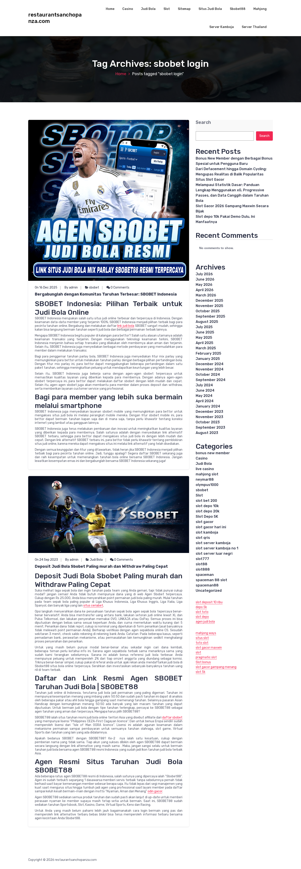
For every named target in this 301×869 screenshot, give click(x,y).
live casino (205, 469)
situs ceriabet (93, 605)
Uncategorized (209, 590)
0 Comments (119, 287)
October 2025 (208, 311)
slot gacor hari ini (211, 527)
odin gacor (155, 791)
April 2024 (205, 401)
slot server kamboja (213, 543)
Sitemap (184, 9)
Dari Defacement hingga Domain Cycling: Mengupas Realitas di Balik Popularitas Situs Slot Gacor (231, 174)
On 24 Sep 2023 (46, 560)
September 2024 (210, 380)
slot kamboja (207, 532)
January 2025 (208, 359)
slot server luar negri (214, 553)
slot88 (201, 564)
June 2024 (205, 390)
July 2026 (204, 274)
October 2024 (208, 374)
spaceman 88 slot (211, 580)
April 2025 (204, 343)
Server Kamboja (221, 27)
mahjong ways (206, 633)
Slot (167, 9)
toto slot (202, 643)
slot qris (203, 538)
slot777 (202, 559)
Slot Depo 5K (207, 516)
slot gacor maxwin (209, 647)
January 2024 (208, 406)
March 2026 (206, 295)
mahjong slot (207, 474)
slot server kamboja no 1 (217, 548)
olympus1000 (207, 485)
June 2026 (205, 279)
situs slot (202, 638)
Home (110, 9)
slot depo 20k (207, 511)
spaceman (205, 575)
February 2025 (208, 353)
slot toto (202, 612)
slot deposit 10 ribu (209, 602)
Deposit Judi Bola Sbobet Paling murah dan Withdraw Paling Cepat (101, 566)
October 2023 (208, 422)
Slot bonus (203, 662)
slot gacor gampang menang (216, 667)
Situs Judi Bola (210, 9)
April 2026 (205, 290)
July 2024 (204, 385)
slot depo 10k (207, 506)
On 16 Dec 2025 (46, 287)
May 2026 (204, 285)
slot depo (202, 617)
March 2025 (206, 348)
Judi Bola (148, 9)
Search (203, 122)
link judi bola (125, 326)
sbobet (94, 287)
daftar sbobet (172, 717)
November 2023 (209, 417)
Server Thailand (254, 27)
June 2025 (205, 332)
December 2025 (209, 300)
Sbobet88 (237, 9)
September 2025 (210, 316)
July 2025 (204, 327)
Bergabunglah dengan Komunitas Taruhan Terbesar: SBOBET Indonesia (106, 294)
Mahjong (260, 9)
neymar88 (205, 479)
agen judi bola (205, 621)
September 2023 (210, 427)
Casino (127, 9)
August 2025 (207, 322)
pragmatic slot (206, 657)
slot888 (203, 569)
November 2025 (209, 306)
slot (198, 652)
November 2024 (209, 369)
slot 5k (200, 672)
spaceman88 (207, 585)
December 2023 (209, 411)
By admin (71, 287)
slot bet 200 (206, 501)
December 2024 (209, 364)
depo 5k (201, 607)
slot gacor (205, 522)
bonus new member (213, 453)
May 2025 (204, 337)
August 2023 (207, 433)
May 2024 (204, 396)
